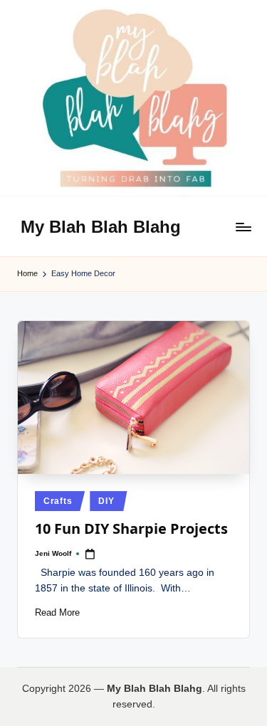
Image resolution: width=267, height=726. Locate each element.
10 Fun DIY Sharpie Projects (131, 528)
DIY (106, 501)
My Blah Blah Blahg (101, 226)
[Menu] (243, 227)
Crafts (57, 501)
